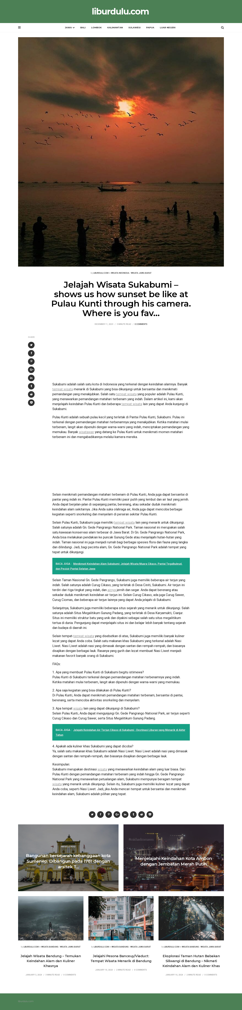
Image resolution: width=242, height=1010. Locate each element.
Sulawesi (134, 27)
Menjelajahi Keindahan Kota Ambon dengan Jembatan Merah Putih (173, 861)
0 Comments (141, 324)
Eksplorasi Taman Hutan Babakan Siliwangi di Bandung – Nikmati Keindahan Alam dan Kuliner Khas (191, 961)
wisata (78, 708)
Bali (83, 27)
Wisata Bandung (49, 947)
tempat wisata (62, 389)
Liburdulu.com (100, 273)
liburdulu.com (120, 11)
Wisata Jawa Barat (141, 273)
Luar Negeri (167, 27)
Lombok (96, 27)
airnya (112, 590)
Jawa (68, 27)
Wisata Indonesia (120, 273)
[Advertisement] (121, 355)
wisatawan (86, 432)
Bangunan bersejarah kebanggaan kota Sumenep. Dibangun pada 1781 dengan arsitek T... (68, 861)
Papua (150, 27)
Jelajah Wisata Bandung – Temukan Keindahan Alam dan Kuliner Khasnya (51, 961)
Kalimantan (115, 27)
